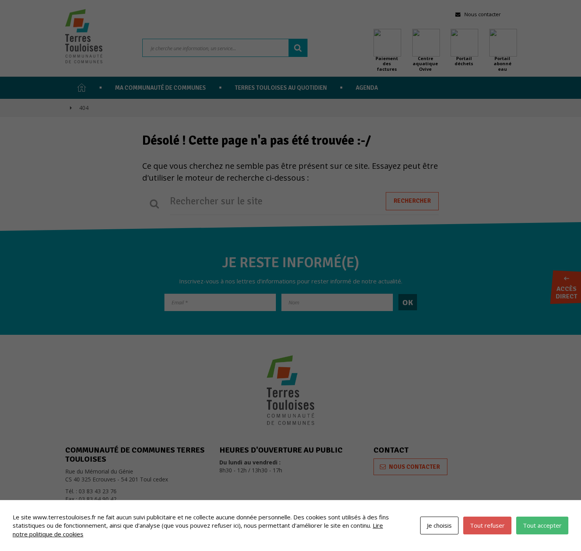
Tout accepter (542, 525)
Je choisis (439, 525)
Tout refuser (487, 525)
